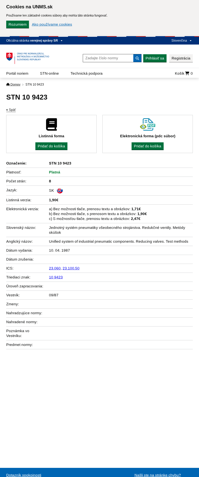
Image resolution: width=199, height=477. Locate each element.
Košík (184, 73)
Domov (15, 84)
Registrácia (181, 58)
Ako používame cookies (52, 24)
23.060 (55, 268)
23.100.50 (71, 268)
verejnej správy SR (44, 40)
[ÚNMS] (29, 58)
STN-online (49, 73)
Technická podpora (87, 73)
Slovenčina (179, 40)
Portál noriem (17, 73)
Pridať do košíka (51, 146)
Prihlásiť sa (155, 58)
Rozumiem (18, 24)
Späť (12, 109)
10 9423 (56, 277)
